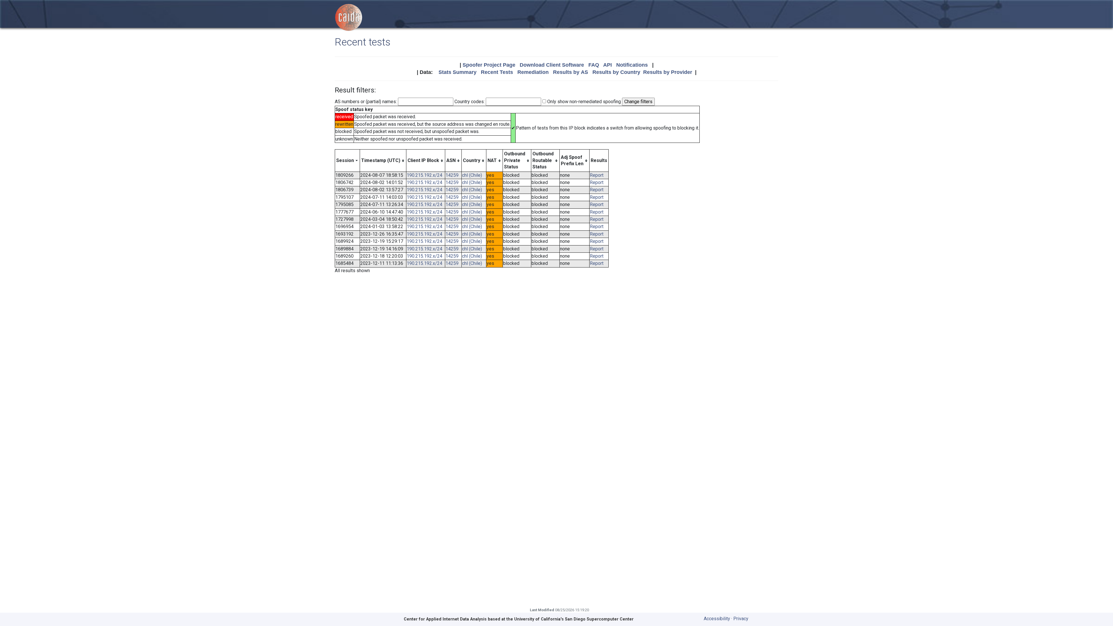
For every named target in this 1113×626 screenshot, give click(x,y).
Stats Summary (458, 72)
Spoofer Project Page (489, 65)
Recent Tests (497, 72)
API (607, 65)
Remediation (533, 72)
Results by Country (616, 72)
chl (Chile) (472, 175)
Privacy (740, 618)
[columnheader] (347, 161)
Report (596, 175)
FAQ (593, 65)
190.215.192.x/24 (424, 175)
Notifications (632, 65)
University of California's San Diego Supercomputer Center (574, 619)
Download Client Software (552, 65)
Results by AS (570, 72)
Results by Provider (667, 72)
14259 (452, 175)
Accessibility (717, 618)
